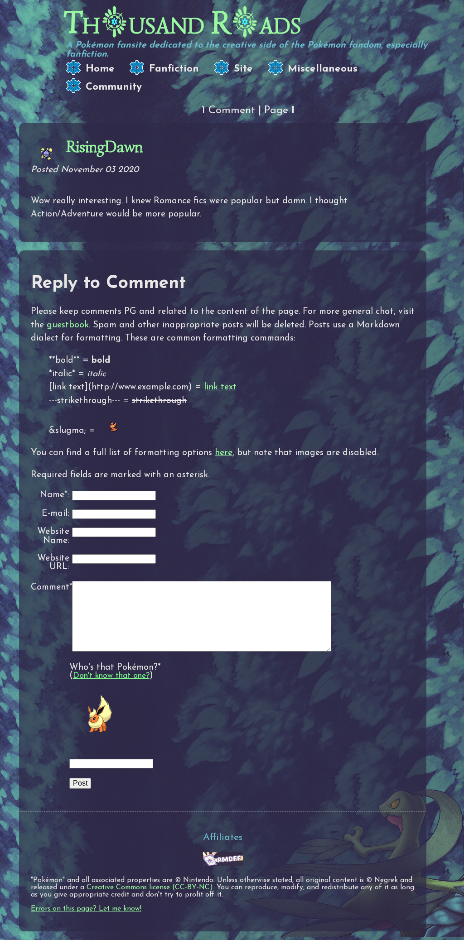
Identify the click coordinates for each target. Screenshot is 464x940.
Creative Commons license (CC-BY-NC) (150, 887)
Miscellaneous (323, 69)
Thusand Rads (182, 23)
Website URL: (53, 563)
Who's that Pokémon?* (115, 667)
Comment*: (50, 587)
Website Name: (53, 536)
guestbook (68, 325)
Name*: (54, 495)
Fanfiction (174, 69)
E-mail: (55, 513)
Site (243, 69)
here (223, 452)
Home (100, 69)
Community (114, 87)
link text (220, 387)
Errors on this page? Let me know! (86, 908)
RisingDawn (104, 147)
